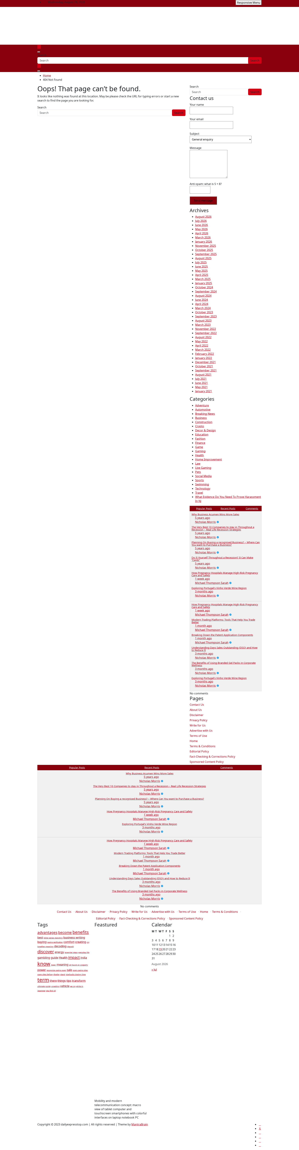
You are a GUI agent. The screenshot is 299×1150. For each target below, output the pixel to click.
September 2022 (206, 333)
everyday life (83, 952)
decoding (60, 946)
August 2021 (203, 374)
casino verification (55, 942)
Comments (252, 508)
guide (54, 958)
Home (194, 741)
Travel (199, 493)
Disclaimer (196, 715)
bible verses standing (53, 938)
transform (79, 981)
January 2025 (203, 283)
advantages (47, 932)
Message (195, 148)
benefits (81, 932)
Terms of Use (198, 736)
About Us (196, 710)
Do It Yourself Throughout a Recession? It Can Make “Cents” (222, 559)
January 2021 (203, 391)
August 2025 (203, 258)
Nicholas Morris (205, 522)
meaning (62, 964)
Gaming (200, 451)
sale (69, 970)
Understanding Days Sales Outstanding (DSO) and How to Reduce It (224, 649)
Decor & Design (205, 430)
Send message (203, 200)
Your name (197, 104)
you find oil (51, 990)
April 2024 (201, 304)
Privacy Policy (198, 720)
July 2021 (201, 379)
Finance (200, 443)
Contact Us (197, 705)
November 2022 (205, 329)
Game (199, 447)
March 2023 (203, 325)
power (41, 970)
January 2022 (203, 358)
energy (59, 952)
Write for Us (198, 725)
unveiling (55, 986)
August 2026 (203, 217)
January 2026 (203, 241)
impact (74, 957)
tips (68, 981)
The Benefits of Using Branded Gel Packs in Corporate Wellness (224, 664)
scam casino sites (80, 970)
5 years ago (202, 518)
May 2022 (201, 341)
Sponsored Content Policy (207, 762)
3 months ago (204, 591)
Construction (203, 422)
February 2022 (204, 354)
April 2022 (201, 345)
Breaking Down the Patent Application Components (222, 635)
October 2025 (204, 250)
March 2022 (203, 350)
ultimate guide (44, 986)
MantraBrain (139, 1124)
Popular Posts (204, 508)
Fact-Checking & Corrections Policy (212, 756)
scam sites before (45, 974)
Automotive (202, 409)
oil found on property (78, 965)
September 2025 (206, 254)
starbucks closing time (76, 974)
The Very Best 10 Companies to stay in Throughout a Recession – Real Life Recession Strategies (223, 528)
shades (56, 974)
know (43, 963)
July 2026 (201, 221)
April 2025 (201, 275)
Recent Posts (228, 508)
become (65, 932)
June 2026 (201, 225)
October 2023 (204, 312)
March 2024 (203, 308)
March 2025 (203, 279)
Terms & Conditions (202, 746)
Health (199, 455)
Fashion (200, 439)
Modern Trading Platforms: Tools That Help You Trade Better (223, 621)
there (53, 981)
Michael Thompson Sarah (211, 583)
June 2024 (201, 300)
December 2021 (205, 362)
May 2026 (201, 229)
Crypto (199, 426)
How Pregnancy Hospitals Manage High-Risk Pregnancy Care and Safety (225, 574)
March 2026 (203, 237)
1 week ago (202, 579)
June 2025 (201, 266)
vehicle (64, 986)
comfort (69, 942)
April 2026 (201, 233)
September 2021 (206, 370)
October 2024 (204, 287)
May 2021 (201, 387)
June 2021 (201, 383)
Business (201, 418)
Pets (198, 472)
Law (197, 463)
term (43, 979)
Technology (202, 488)
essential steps (71, 952)
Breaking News (205, 414)
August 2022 (203, 337)
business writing (74, 937)
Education (201, 434)
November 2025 (205, 246)
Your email (196, 119)
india (83, 958)
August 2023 (203, 320)
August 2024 (203, 296)
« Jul (154, 969)
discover (45, 951)
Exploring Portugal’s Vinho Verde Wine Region (219, 588)
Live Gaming (203, 468)
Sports (199, 480)
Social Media (203, 476)
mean (53, 965)
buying (42, 942)
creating (80, 942)
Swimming (202, 484)
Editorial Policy (199, 751)
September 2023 (206, 316)
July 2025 (201, 262)
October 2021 (204, 366)
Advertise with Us (201, 730)
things (61, 981)
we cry (72, 986)
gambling (43, 958)
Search (41, 55)
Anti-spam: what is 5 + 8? (206, 184)
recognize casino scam (56, 970)
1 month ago (203, 626)
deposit (70, 946)
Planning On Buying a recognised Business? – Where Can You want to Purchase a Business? (226, 543)
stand (62, 974)
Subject (194, 134)
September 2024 (206, 291)
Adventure (202, 405)
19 (160, 949)
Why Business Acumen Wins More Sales (215, 514)
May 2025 (201, 271)
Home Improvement (208, 459)
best (40, 937)
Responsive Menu (248, 3)
